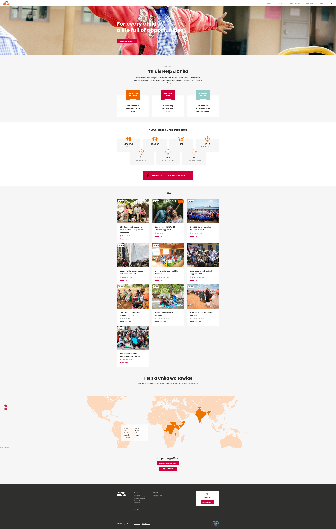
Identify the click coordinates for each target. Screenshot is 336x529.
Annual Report (138, 495)
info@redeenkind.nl (157, 497)
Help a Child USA (167, 469)
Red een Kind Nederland (167, 463)
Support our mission (126, 41)
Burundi (126, 428)
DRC (125, 431)
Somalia (127, 437)
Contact (321, 3)
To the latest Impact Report (176, 175)
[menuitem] (269, 3)
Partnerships (309, 3)
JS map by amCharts (4, 447)
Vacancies (137, 500)
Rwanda (137, 431)
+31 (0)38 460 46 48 (157, 495)
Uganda (127, 435)
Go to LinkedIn (207, 502)
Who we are (269, 3)
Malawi (136, 428)
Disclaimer (146, 524)
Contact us (137, 502)
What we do (281, 3)
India (136, 433)
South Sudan (128, 433)
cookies (137, 524)
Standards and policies (140, 497)
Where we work (295, 3)
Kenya (136, 435)
